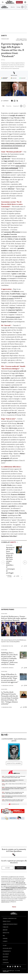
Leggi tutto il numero (14, 763)
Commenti (6, 100)
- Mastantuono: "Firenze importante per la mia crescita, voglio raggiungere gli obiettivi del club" (13, 793)
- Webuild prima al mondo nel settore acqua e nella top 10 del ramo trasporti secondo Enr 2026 (13, 800)
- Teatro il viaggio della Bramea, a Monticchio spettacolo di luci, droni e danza (13, 781)
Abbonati (19, 2)
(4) (26, 667)
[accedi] (25, 2)
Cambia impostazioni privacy (10, 924)
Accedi (7, 867)
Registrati (20, 867)
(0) (26, 646)
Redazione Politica (7, 646)
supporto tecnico (5, 901)
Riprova (14, 906)
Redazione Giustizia (7, 685)
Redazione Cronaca (7, 667)
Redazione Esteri (6, 707)
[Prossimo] (25, 562)
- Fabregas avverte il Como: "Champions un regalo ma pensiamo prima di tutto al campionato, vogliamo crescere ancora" (14, 788)
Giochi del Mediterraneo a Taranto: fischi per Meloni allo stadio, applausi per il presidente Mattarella (13, 618)
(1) (18, 576)
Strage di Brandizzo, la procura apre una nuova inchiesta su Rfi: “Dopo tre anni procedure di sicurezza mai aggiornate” (9, 678)
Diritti (4, 36)
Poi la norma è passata (13, 317)
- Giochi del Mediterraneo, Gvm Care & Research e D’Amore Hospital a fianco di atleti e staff (13, 777)
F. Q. (3, 59)
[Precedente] (3, 562)
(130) (26, 707)
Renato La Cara (8, 576)
